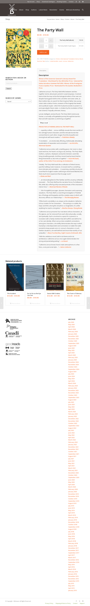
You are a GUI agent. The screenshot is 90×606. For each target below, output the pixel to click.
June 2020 (71, 480)
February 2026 (73, 332)
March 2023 (72, 412)
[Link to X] (79, 1)
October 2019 (72, 499)
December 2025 (73, 336)
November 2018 (73, 522)
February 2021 (73, 470)
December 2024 (73, 362)
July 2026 (71, 322)
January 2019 (72, 520)
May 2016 (71, 565)
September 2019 (73, 501)
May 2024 (71, 379)
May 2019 (71, 510)
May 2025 (71, 350)
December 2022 (73, 419)
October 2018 (72, 524)
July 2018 (71, 532)
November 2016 (73, 560)
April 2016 (71, 567)
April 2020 (71, 485)
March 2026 (72, 329)
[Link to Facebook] (76, 1)
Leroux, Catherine (68, 61)
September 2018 (73, 527)
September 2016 (73, 562)
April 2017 (71, 555)
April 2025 (71, 353)
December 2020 (73, 473)
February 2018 (73, 543)
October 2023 (72, 395)
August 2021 (72, 456)
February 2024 (73, 386)
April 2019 (71, 513)
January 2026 (72, 334)
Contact (71, 1)
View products (15, 303)
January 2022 (72, 445)
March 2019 (72, 515)
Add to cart (43, 52)
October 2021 (72, 452)
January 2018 (72, 546)
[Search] (83, 9)
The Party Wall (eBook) (67, 40)
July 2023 (71, 402)
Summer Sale (41, 61)
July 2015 (71, 583)
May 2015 (71, 586)
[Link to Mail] (83, 1)
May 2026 (71, 324)
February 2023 (73, 414)
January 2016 (72, 574)
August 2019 (72, 503)
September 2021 (73, 454)
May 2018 (71, 536)
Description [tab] (42, 70)
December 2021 (73, 447)
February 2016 (73, 572)
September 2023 (73, 397)
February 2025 (73, 357)
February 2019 (73, 517)
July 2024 (71, 374)
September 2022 (73, 426)
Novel (81, 59)
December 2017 (73, 548)
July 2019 (71, 506)
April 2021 (71, 466)
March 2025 (72, 355)
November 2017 (73, 550)
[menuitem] (31, 1)
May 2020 (71, 482)
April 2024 (71, 381)
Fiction (58, 59)
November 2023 (73, 393)
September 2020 (73, 477)
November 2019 (73, 496)
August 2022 (72, 428)
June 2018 (71, 534)
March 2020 (72, 487)
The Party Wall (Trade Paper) (67, 46)
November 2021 (73, 449)
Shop (38, 1)
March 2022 (72, 440)
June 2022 (71, 433)
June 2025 (71, 348)
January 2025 (72, 360)
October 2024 (72, 367)
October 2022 (72, 423)
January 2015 (72, 590)
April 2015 (71, 588)
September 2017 (73, 553)
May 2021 (71, 463)
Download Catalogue (48, 1)
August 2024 (72, 372)
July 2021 (71, 459)
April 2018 (71, 539)
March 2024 (72, 383)
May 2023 (71, 407)
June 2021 (71, 461)
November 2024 (73, 365)
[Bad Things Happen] (88, 303)
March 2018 (72, 541)
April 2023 (71, 409)
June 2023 (71, 404)
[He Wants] (1, 303)
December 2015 (73, 576)
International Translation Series (69, 59)
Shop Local (44, 123)
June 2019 (71, 508)
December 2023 (73, 390)
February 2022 (73, 442)
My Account (30, 1)
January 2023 (72, 416)
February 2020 (73, 489)
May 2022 (71, 435)
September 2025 (73, 343)
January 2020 (72, 492)
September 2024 (73, 369)
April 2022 (71, 437)
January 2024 (72, 388)
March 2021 (72, 468)
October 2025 (72, 341)
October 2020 (72, 475)
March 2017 (72, 557)
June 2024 (71, 376)
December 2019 (73, 494)
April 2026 (71, 327)
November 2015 (73, 579)
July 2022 (71, 430)
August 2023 (72, 400)
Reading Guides (62, 1)
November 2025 (73, 339)
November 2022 (73, 421)
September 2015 (73, 581)
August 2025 (72, 346)
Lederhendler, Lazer (56, 61)
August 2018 (72, 529)
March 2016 (72, 569)
